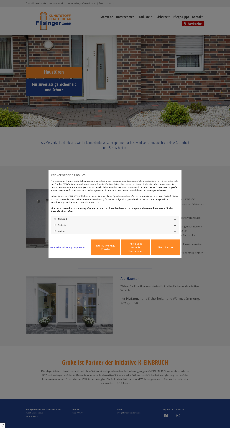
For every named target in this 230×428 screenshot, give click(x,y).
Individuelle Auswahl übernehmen (135, 247)
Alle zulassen (165, 247)
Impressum (79, 247)
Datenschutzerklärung (61, 247)
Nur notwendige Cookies (105, 247)
